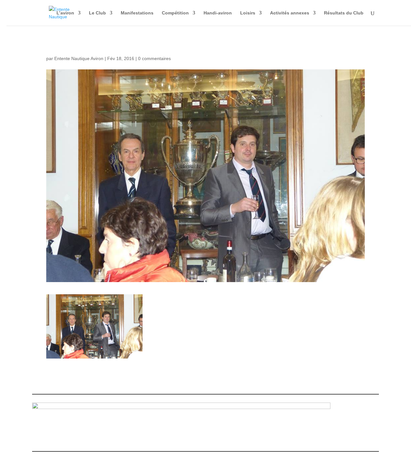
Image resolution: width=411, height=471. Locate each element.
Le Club (97, 13)
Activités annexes (289, 13)
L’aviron (65, 13)
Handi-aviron (218, 13)
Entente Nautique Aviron (78, 58)
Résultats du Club (343, 13)
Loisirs (247, 13)
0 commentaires (154, 58)
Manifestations (137, 13)
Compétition (175, 13)
